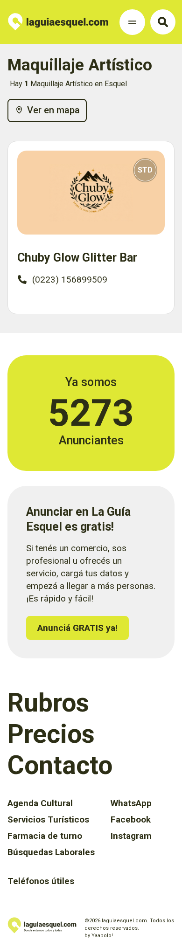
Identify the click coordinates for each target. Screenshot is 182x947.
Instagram (131, 835)
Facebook (131, 819)
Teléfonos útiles (40, 881)
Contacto (59, 765)
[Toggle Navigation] (132, 22)
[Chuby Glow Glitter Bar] (90, 193)
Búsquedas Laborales (51, 852)
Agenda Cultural (40, 803)
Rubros (48, 702)
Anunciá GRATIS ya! (77, 627)
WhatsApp (131, 803)
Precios (51, 733)
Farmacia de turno (44, 835)
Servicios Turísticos (48, 819)
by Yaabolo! (98, 936)
